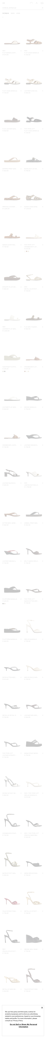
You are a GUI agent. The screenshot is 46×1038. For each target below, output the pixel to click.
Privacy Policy (18, 1021)
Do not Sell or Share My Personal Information (23, 1025)
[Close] (42, 1007)
